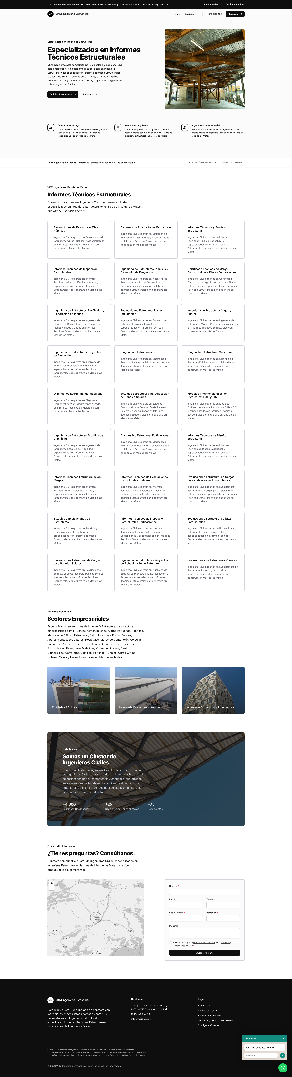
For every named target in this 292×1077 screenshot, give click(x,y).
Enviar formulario (204, 952)
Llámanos (88, 94)
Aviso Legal (204, 1005)
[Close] (283, 1038)
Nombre (174, 886)
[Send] (282, 1055)
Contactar (233, 14)
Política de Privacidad (204, 942)
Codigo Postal (177, 912)
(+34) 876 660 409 (141, 1013)
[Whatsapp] (282, 1067)
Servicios (189, 14)
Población (212, 912)
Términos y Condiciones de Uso (215, 1020)
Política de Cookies (208, 1010)
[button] (96, 917)
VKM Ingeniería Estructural (72, 13)
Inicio (177, 14)
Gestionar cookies (235, 4)
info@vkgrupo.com (141, 1018)
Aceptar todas (210, 4)
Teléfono (211, 899)
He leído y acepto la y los (202, 944)
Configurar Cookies (208, 1025)
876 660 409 (215, 14)
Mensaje (174, 926)
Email (172, 899)
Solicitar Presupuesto (61, 94)
